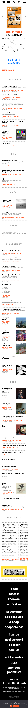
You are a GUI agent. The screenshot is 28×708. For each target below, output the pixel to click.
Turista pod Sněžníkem (5, 318)
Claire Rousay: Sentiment (6, 404)
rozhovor (4, 480)
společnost (5, 254)
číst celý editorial (14, 61)
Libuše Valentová (7, 454)
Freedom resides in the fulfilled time (7, 390)
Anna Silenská (6, 559)
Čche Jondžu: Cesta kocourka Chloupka (14, 445)
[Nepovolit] (26, 704)
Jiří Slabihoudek (7, 236)
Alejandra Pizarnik (8, 501)
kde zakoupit (14, 617)
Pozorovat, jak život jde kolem (11, 103)
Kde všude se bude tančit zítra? (6, 332)
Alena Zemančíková (8, 90)
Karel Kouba (5, 469)
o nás (14, 589)
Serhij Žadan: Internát (8, 459)
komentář (4, 361)
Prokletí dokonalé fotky (6, 344)
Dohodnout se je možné (9, 266)
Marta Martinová (7, 108)
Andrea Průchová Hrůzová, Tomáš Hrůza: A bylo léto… (7, 201)
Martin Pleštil (6, 166)
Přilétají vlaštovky (4, 484)
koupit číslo (8, 70)
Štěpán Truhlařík (7, 420)
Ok (11, 705)
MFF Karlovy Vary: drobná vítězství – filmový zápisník (13, 171)
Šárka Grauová (6, 125)
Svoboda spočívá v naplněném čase (13, 473)
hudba (3, 237)
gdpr (14, 662)
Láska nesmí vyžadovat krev (10, 258)
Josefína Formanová (8, 397)
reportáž (4, 324)
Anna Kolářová (6, 313)
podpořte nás (14, 627)
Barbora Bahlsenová (8, 217)
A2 (3, 1)
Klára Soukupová (7, 137)
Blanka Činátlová (7, 509)
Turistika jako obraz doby (9, 86)
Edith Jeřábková (7, 205)
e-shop (14, 622)
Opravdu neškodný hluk (9, 232)
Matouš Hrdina (6, 116)
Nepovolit (16, 705)
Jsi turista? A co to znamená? (6, 285)
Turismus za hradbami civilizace (11, 309)
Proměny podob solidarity (10, 212)
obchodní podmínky (14, 670)
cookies (14, 650)
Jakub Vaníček (6, 321)
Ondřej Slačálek (7, 369)
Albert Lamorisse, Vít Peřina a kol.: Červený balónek (12, 417)
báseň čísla (5, 147)
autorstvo (14, 604)
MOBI (17, 70)
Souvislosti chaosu (7, 113)
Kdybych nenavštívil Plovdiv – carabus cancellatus (13, 357)
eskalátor (4, 560)
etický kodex (14, 657)
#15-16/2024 (14, 32)
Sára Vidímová (6, 270)
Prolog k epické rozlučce (9, 160)
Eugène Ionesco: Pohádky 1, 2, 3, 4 (12, 452)
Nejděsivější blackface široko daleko (13, 179)
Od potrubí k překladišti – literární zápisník (12, 122)
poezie (3, 502)
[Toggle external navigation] (24, 2)
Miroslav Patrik (7, 253)
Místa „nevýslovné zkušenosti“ (11, 275)
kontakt (14, 594)
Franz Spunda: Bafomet (9, 466)
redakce (14, 599)
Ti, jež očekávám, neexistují (10, 498)
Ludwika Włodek (7, 280)
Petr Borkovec (6, 360)
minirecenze (5, 409)
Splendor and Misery (6, 425)
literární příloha (6, 91)
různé (8, 400)
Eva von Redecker (7, 492)
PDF (25, 70)
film (3, 167)
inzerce (14, 634)
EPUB (21, 70)
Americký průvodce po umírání (5, 131)
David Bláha (5, 429)
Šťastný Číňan (6, 143)
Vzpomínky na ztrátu (8, 301)
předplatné (14, 612)
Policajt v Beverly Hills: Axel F (10, 438)
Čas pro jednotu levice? (7, 366)
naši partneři (14, 640)
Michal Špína (6, 97)
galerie (3, 207)
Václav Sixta (6, 304)
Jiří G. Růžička (6, 447)
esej (3, 494)
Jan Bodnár (5, 184)
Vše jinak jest (6, 505)
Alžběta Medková (15, 97)
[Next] (24, 16)
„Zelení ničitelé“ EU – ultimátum (11, 251)
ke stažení (14, 645)
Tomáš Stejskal (7, 174)
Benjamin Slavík (6, 407)
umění (8, 207)
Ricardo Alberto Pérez (9, 145)
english (4, 400)
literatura (14, 91)
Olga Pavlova (6, 261)
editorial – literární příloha (10, 95)
